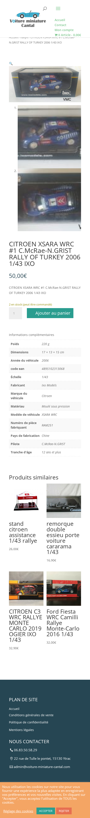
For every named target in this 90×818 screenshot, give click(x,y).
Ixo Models (49, 385)
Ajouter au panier (52, 313)
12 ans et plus (51, 452)
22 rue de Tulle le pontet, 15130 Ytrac (42, 758)
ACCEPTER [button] (45, 811)
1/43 (45, 377)
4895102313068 (53, 369)
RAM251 (47, 425)
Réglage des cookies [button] (18, 811)
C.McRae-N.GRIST (53, 444)
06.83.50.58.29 (25, 750)
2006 (45, 360)
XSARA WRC (49, 414)
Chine (45, 436)
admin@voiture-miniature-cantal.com (42, 767)
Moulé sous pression (56, 406)
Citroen (47, 396)
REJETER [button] (64, 811)
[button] (11, 63)
